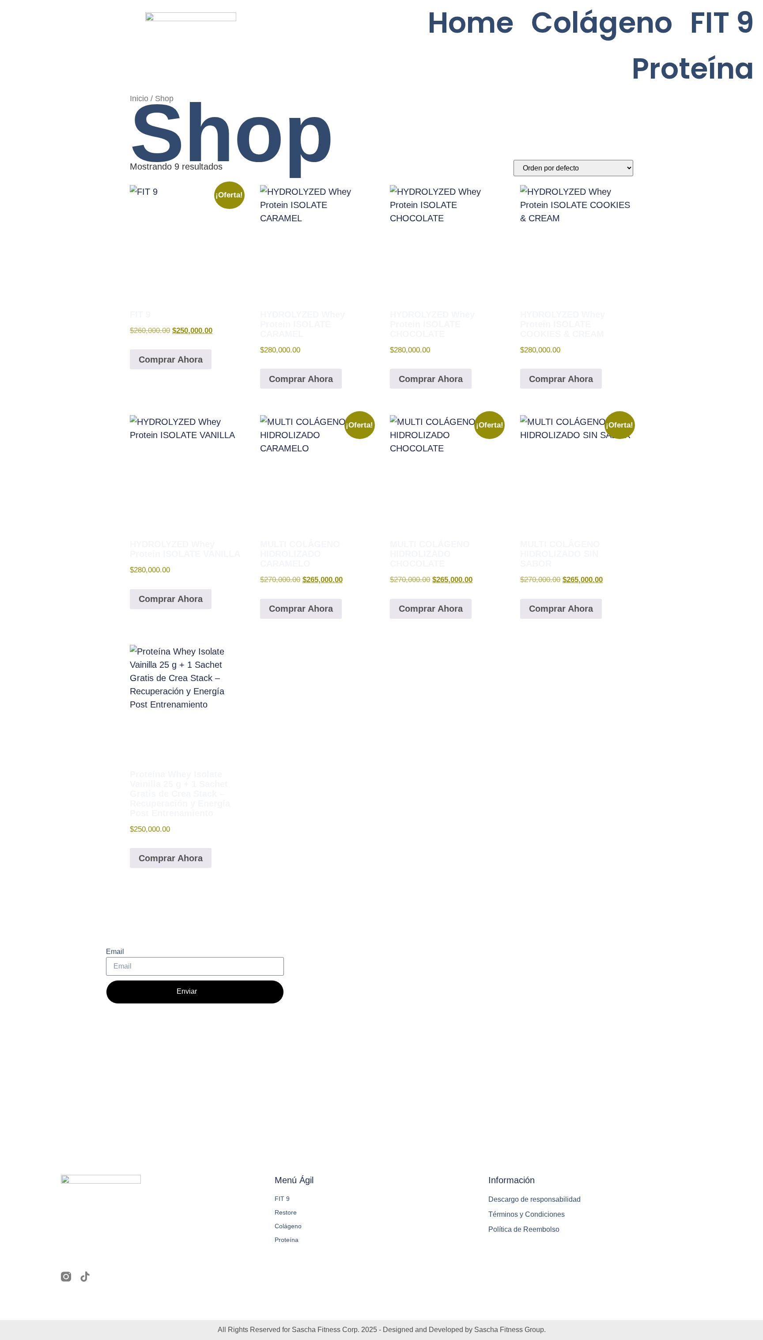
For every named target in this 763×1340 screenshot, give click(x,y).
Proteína (693, 69)
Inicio (139, 98)
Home (471, 23)
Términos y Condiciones (526, 1214)
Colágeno (601, 23)
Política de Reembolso (523, 1229)
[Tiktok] (85, 1277)
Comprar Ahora (171, 359)
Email (115, 951)
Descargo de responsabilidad (534, 1199)
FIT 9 (722, 23)
